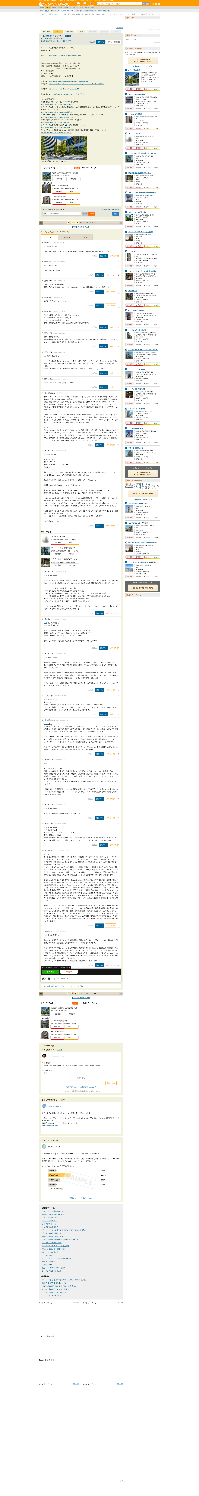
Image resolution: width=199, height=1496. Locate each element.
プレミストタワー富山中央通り (138, 562)
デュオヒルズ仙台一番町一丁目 (53, 1249)
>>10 (45, 575)
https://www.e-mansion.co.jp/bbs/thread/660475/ (66, 55)
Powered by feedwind (154, 29)
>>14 (45, 699)
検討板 (42, 8)
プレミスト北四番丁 (49, 1221)
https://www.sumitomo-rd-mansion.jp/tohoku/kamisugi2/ (69, 81)
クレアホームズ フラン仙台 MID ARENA (56, 1258)
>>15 (45, 763)
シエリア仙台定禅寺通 (50, 1227)
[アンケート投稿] (48, 978)
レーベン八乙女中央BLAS (51, 1271)
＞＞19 (46, 854)
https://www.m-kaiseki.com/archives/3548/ (64, 89)
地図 (81, 31)
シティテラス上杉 (130, 39)
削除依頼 (92, 42)
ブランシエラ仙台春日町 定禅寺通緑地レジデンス (60, 1240)
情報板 (54, 8)
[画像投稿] (44, 978)
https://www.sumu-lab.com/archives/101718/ (57, 117)
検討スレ (46, 31)
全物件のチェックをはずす (142, 66)
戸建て (93, 8)
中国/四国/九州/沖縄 (104, 11)
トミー (59, 1050)
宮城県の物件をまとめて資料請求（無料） (143, 60)
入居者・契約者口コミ (54, 1106)
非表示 (94, 256)
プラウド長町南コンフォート (138, 448)
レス (49, 238)
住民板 (48, 8)
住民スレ (58, 31)
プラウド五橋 (47, 1265)
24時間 (91, 214)
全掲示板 (78, 4)
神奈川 (47, 11)
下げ (53, 979)
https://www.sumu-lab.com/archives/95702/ (56, 112)
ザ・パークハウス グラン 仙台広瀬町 (55, 1246)
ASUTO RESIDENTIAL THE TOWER (55, 1286)
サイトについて (91, 4)
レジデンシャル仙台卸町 (136, 409)
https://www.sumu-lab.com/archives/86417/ (56, 122)
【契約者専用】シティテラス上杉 (54, 36)
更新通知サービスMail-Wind (110, 209)
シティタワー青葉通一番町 (51, 1243)
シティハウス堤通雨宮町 (51, 1211)
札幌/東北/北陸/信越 (67, 11)
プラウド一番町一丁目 (50, 1292)
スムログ (72, 8)
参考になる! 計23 (113, 42)
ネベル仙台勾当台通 (49, 1217)
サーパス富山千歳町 (135, 503)
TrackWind (157, 42)
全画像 (43, 41)
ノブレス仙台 (47, 1255)
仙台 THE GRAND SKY (50, 1268)
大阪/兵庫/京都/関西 (90, 11)
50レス (82, 223)
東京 (41, 11)
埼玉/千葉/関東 (55, 11)
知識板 (60, 8)
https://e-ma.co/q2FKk (50, 1125)
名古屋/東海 (79, 11)
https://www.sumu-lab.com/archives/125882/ (57, 104)
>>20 (45, 935)
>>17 (45, 830)
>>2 (45, 265)
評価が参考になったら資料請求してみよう (81, 1087)
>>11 (45, 625)
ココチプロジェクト (135, 523)
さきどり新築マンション (142, 484)
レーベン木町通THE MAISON (52, 1236)
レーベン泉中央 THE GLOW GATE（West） (143, 350)
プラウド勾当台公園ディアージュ (54, 1233)
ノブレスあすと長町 (49, 1296)
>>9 (45, 454)
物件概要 (69, 31)
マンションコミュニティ (55, 4)
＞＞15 (46, 724)
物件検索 (84, 4)
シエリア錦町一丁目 (49, 1224)
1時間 (85, 214)
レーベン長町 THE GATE (136, 389)
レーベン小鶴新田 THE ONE (52, 1289)
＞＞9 (46, 427)
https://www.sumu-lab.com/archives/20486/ (56, 133)
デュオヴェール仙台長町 (136, 369)
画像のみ (66, 237)
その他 (66, 8)
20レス (75, 222)
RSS (69, 41)
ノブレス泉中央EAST (135, 428)
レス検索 (84, 237)
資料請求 (73, 179)
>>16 (45, 808)
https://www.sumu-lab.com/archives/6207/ (56, 127)
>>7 (45, 356)
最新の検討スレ (51, 41)
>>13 (45, 657)
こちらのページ (76, 1161)
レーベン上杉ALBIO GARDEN (53, 1214)
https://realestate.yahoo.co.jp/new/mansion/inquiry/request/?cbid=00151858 (76, 84)
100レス (88, 223)
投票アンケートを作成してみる (81, 1198)
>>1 (45, 246)
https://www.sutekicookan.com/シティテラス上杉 (69, 94)
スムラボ (80, 8)
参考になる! (114, 256)
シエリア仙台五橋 (48, 1261)
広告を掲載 (119, 28)
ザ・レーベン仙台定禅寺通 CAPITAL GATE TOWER (61, 1230)
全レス (94, 223)
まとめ (87, 8)
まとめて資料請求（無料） (144, 493)
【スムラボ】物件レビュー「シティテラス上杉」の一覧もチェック (66, 986)
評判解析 (65, 41)
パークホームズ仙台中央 (51, 1252)
